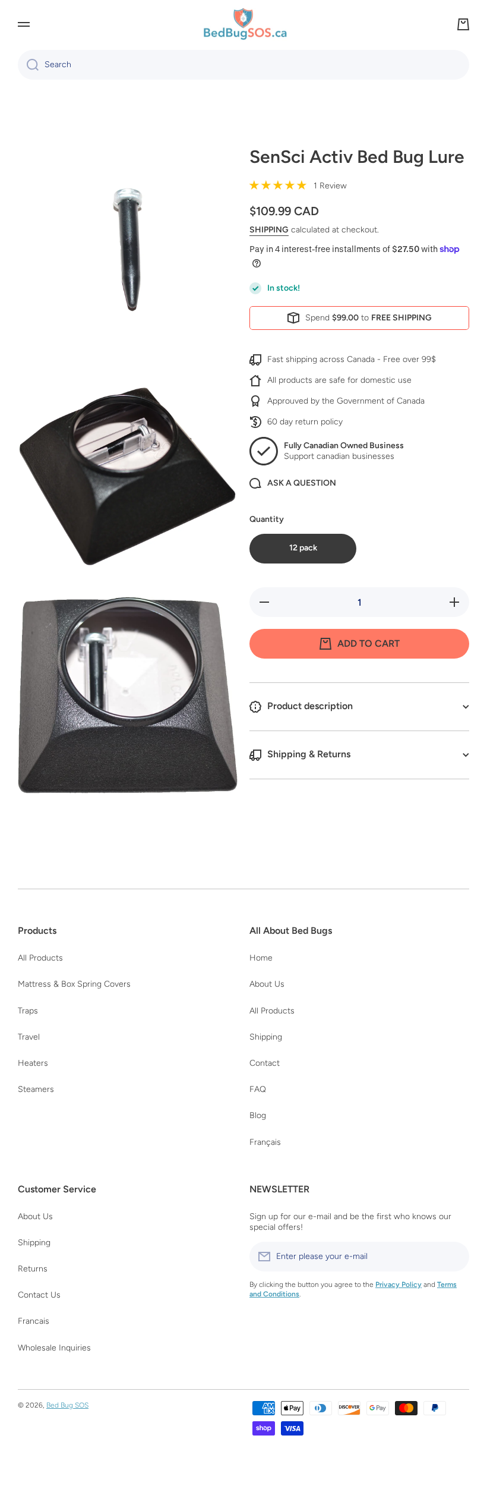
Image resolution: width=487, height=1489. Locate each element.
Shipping (269, 230)
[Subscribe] (454, 1256)
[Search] (28, 65)
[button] (463, 24)
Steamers (36, 1089)
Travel (29, 1037)
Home (261, 958)
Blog (257, 1115)
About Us (266, 984)
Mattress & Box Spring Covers (74, 984)
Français (265, 1142)
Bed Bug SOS (67, 1405)
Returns (33, 1269)
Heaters (33, 1063)
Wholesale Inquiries (54, 1348)
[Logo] (243, 24)
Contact (264, 1063)
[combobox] (243, 65)
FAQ (257, 1089)
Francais (33, 1321)
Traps (28, 1011)
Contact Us (39, 1295)
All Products (40, 958)
